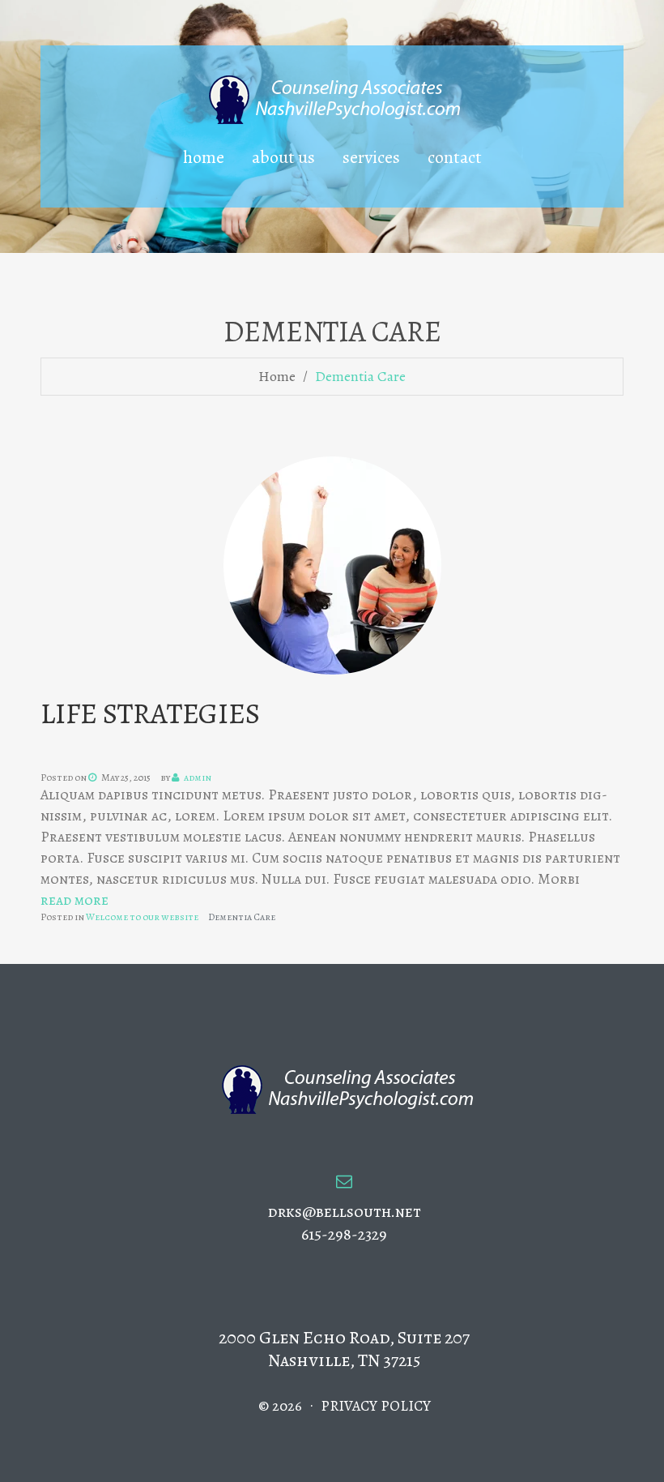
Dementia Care (241, 916)
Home (277, 376)
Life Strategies (150, 713)
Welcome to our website (142, 916)
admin (197, 777)
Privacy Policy (376, 1406)
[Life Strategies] (332, 564)
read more (74, 900)
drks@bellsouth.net (344, 1212)
